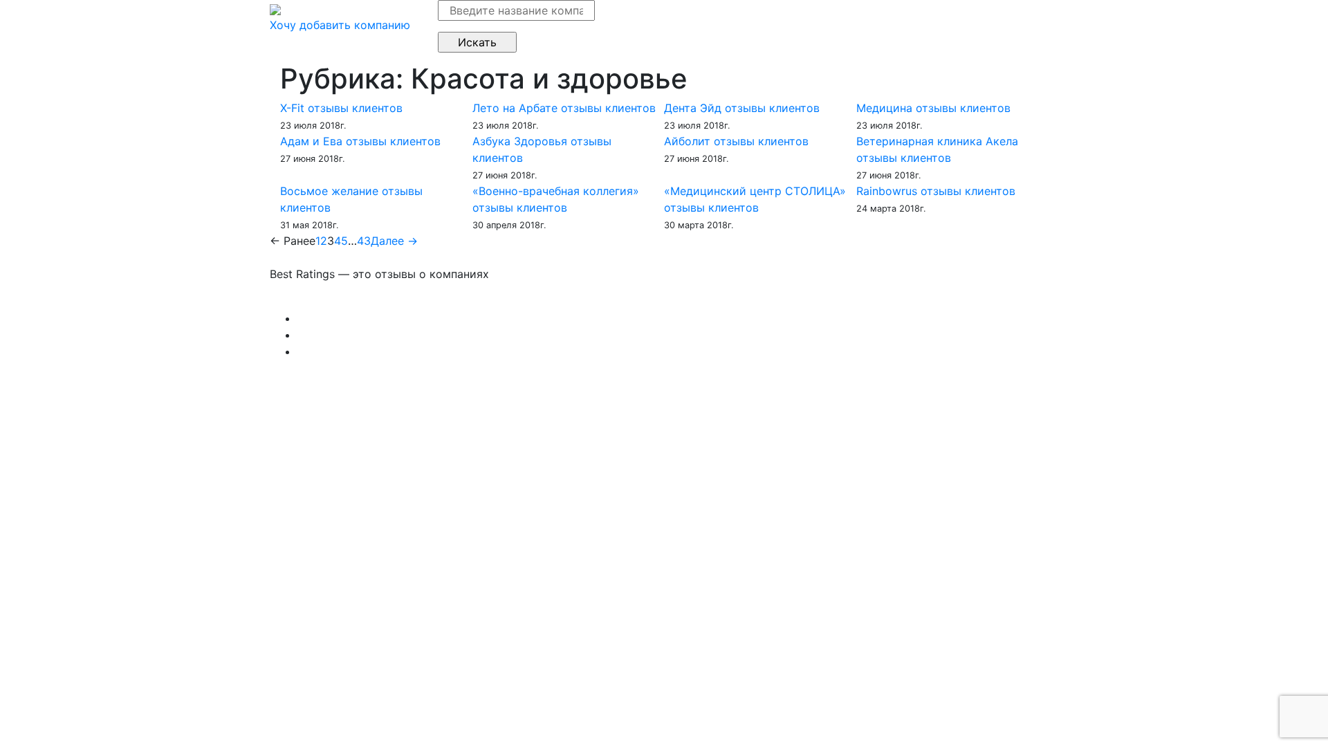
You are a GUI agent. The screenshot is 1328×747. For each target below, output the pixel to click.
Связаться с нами (318, 301)
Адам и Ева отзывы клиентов (360, 141)
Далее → (394, 241)
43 (364, 241)
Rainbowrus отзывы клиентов (935, 191)
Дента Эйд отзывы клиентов (742, 108)
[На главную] (275, 8)
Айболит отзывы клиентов (736, 141)
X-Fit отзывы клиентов (341, 108)
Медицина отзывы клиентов (933, 108)
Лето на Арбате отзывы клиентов (564, 108)
